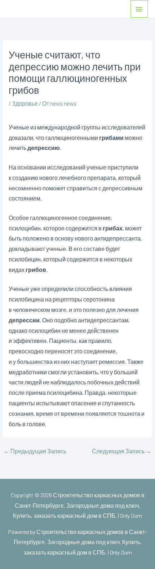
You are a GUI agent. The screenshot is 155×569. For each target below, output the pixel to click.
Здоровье (25, 103)
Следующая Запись (121, 451)
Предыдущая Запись (35, 451)
